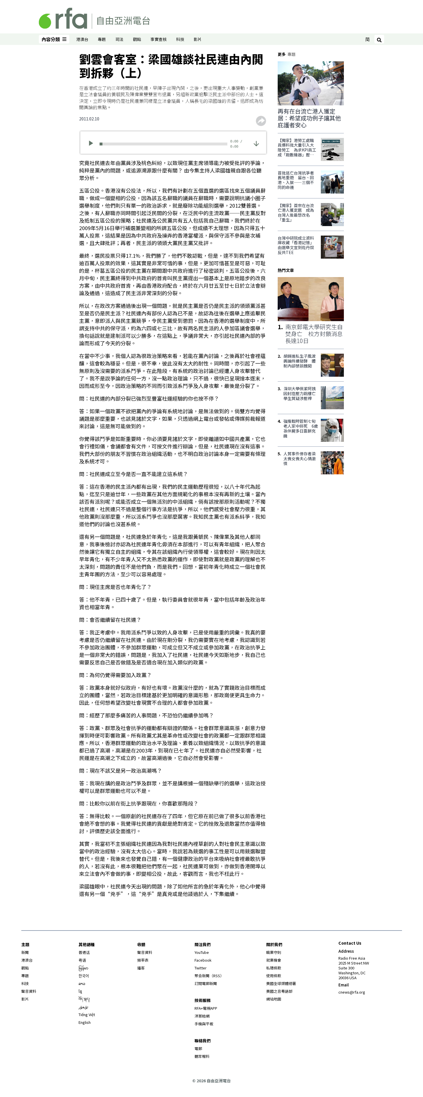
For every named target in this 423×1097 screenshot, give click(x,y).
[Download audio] (256, 143)
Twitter (201, 968)
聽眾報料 (202, 1056)
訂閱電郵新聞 (206, 983)
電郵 (198, 1048)
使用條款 (273, 975)
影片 (198, 39)
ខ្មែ (80, 991)
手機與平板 (204, 1023)
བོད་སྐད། (84, 999)
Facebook (203, 960)
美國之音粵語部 (279, 991)
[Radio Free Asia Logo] (94, 17)
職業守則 (273, 952)
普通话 (84, 952)
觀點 (137, 39)
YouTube (202, 952)
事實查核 (158, 39)
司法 (119, 39)
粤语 (82, 960)
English (85, 1022)
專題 (102, 39)
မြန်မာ (83, 968)
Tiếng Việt (87, 1014)
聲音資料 (28, 991)
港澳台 (82, 39)
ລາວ (82, 983)
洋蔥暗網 (202, 1016)
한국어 (84, 975)
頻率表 (142, 960)
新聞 (25, 952)
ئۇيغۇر (83, 1006)
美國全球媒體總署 (281, 983)
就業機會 (273, 960)
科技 (180, 39)
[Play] (93, 144)
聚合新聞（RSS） (209, 975)
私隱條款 (273, 968)
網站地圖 (273, 999)
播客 (141, 968)
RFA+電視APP (206, 1008)
